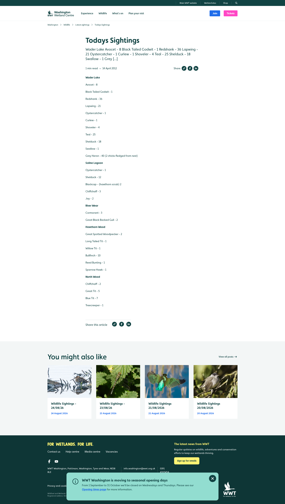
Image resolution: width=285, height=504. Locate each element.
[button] (184, 68)
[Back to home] (230, 489)
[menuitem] (215, 13)
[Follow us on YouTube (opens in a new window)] (56, 461)
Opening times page (94, 489)
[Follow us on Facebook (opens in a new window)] (49, 461)
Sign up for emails (186, 460)
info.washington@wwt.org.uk (139, 468)
